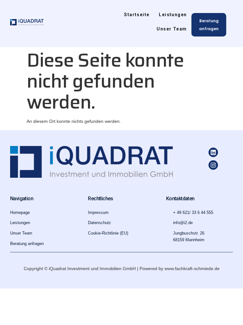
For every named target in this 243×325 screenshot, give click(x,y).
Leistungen (173, 14)
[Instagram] (213, 165)
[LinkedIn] (213, 152)
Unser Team (172, 28)
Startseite (136, 14)
